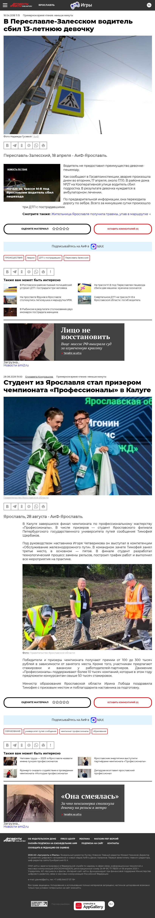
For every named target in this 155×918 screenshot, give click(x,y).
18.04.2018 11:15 (12, 15)
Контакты (113, 843)
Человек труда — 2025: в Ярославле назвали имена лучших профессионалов (46, 760)
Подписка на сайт (92, 843)
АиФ (36, 136)
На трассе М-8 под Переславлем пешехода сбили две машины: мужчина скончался (119, 286)
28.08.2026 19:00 (13, 376)
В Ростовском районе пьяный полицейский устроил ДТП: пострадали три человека (46, 286)
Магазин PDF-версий (106, 839)
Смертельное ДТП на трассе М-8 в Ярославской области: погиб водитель (117, 298)
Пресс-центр (67, 839)
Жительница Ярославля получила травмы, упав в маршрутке (99, 214)
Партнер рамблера (61, 904)
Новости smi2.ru (16, 365)
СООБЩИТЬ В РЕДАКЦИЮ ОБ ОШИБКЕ (48, 847)
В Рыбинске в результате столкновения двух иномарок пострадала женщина (46, 311)
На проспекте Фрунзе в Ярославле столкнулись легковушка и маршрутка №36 (46, 298)
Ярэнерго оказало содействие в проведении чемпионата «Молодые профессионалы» (46, 772)
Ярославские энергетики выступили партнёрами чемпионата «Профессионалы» (120, 760)
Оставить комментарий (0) (123, 229)
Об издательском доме (42, 839)
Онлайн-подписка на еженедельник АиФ (52, 843)
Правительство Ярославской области (26, 497)
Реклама (84, 839)
